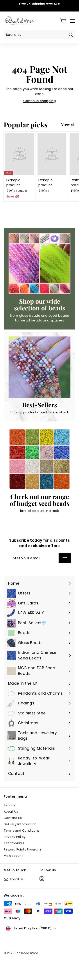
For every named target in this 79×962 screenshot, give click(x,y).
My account (13, 856)
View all (68, 124)
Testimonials (14, 843)
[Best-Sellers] (39, 367)
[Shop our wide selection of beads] (39, 263)
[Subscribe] (65, 558)
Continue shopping (39, 100)
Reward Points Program (22, 849)
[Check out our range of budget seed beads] (39, 459)
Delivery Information (20, 824)
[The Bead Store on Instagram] (42, 878)
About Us (11, 811)
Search (9, 805)
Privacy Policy (14, 837)
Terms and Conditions (22, 830)
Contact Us (13, 818)
